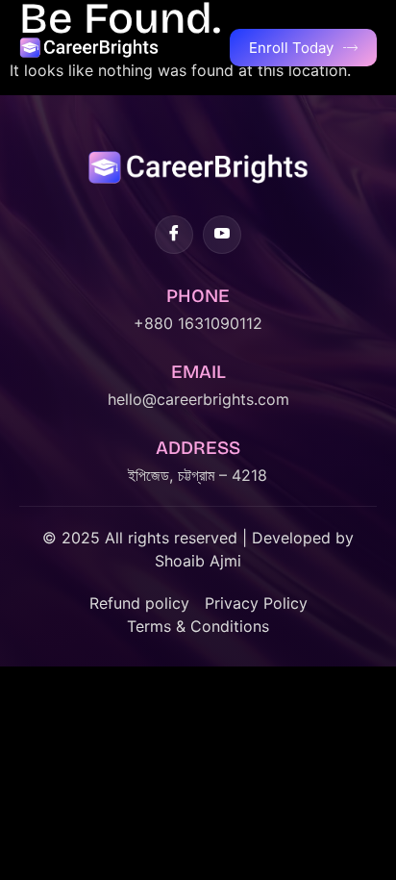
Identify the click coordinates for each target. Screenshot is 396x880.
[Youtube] (222, 234)
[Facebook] (174, 234)
